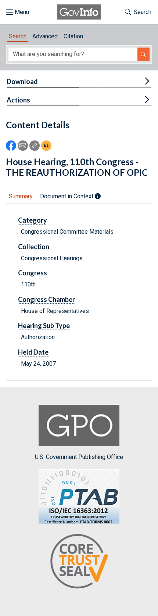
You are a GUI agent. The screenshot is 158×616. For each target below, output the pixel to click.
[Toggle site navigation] (17, 12)
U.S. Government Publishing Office (79, 456)
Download (22, 81)
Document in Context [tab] (67, 196)
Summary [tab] (21, 196)
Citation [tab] (73, 36)
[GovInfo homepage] (79, 12)
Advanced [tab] (45, 36)
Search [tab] (17, 36)
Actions (18, 100)
